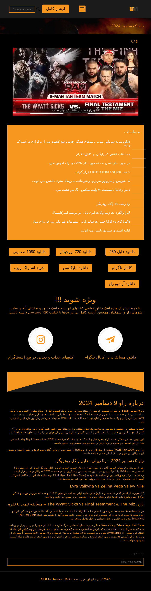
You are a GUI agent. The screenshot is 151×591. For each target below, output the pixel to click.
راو (99, 410)
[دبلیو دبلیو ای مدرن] (134, 9)
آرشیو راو (18, 532)
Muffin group (72, 579)
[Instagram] (77, 585)
